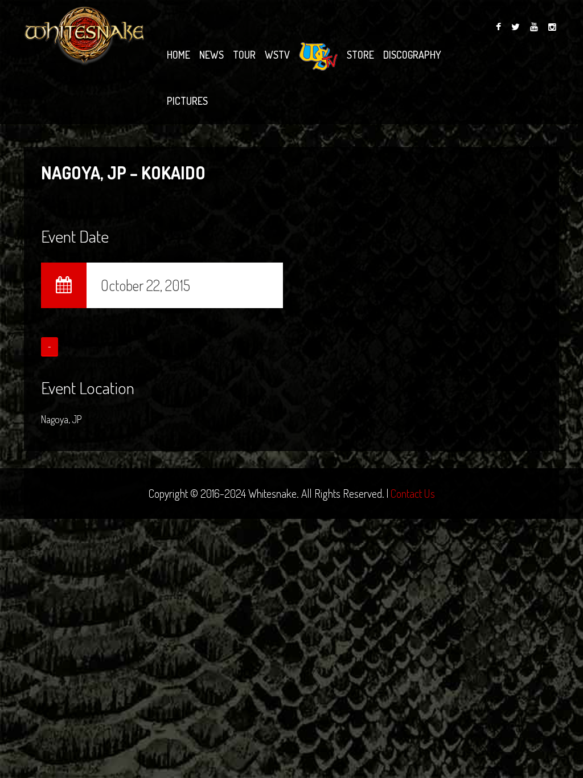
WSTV (277, 54)
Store (360, 54)
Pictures (187, 101)
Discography (412, 54)
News (211, 54)
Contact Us (413, 493)
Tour (244, 54)
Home (178, 54)
